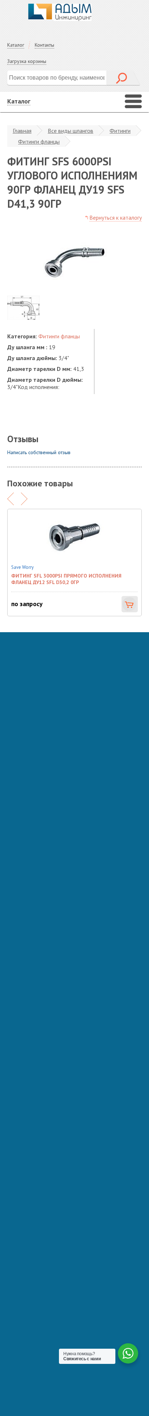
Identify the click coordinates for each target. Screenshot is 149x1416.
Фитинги (120, 130)
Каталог (15, 45)
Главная (22, 130)
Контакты (44, 45)
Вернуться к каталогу (115, 217)
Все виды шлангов (70, 130)
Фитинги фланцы (39, 141)
